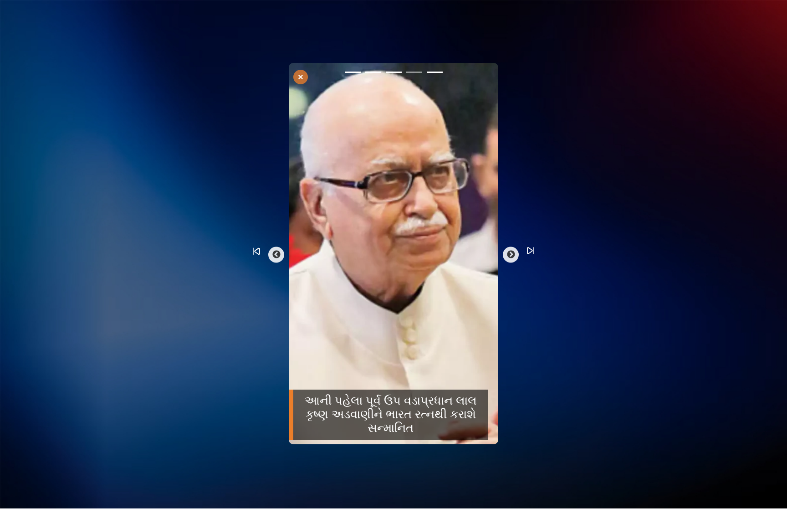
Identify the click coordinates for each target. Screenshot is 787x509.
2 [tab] (373, 74)
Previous (276, 254)
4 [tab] (414, 74)
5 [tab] (435, 74)
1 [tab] (353, 74)
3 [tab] (394, 74)
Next (511, 254)
